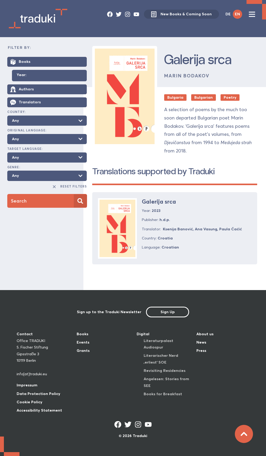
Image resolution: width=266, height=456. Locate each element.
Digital (143, 334)
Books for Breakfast (163, 394)
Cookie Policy (29, 402)
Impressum (27, 385)
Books (82, 334)
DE (228, 14)
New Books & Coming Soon (186, 14)
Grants (83, 350)
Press (201, 350)
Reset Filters (73, 186)
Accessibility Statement (39, 410)
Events (83, 342)
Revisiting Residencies (164, 370)
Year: (21, 75)
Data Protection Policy (38, 393)
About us (205, 334)
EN (237, 14)
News (201, 342)
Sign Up (168, 312)
